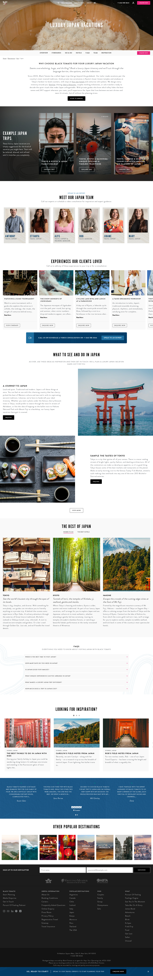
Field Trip (129, 926)
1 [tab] (73, 715)
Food (127, 930)
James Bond (130, 908)
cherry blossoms (69, 84)
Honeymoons (102, 905)
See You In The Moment (135, 901)
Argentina (73, 894)
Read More (7, 315)
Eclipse (128, 923)
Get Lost (128, 933)
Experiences (79, 3)
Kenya (71, 916)
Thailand (72, 926)
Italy (71, 908)
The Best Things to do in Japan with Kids (27, 754)
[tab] (75, 814)
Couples (100, 894)
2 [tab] (76, 715)
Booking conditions (50, 898)
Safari (127, 937)
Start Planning (76, 99)
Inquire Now (143, 3)
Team (96, 53)
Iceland (72, 905)
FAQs (88, 53)
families (52, 84)
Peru (71, 923)
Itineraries (56, 53)
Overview (44, 53)
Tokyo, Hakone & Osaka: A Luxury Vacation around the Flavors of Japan (131, 161)
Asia (17, 58)
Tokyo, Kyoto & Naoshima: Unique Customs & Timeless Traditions (93, 161)
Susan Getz (21, 800)
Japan (15, 750)
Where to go (68, 532)
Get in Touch (8, 901)
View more (76, 510)
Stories (59, 750)
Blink (127, 919)
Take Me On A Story (133, 905)
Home (4, 58)
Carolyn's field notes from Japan (75, 753)
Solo (99, 908)
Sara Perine (58, 798)
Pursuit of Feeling (133, 894)
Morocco (73, 919)
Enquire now (118, 972)
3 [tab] (79, 715)
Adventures (130, 912)
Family (100, 898)
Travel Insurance (48, 926)
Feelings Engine (131, 898)
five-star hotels (78, 81)
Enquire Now (47, 325)
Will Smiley (95, 798)
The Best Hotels (84, 532)
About (89, 3)
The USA (73, 930)
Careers (45, 901)
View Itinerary (12, 325)
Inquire (8, 417)
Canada (72, 898)
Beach (127, 916)
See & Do (68, 53)
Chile (71, 901)
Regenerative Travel (50, 919)
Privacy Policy (48, 916)
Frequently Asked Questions (53, 905)
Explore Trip (49, 169)
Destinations (66, 3)
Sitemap (45, 923)
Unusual (128, 940)
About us (45, 894)
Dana (132, 800)
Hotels (79, 53)
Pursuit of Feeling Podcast (14, 905)
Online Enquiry (48, 908)
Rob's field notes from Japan (121, 753)
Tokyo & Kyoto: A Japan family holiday (54, 162)
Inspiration (106, 53)
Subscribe (142, 870)
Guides (9, 750)
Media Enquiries (9, 898)
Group (99, 901)
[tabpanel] (25, 585)
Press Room (46, 912)
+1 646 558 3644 (123, 3)
